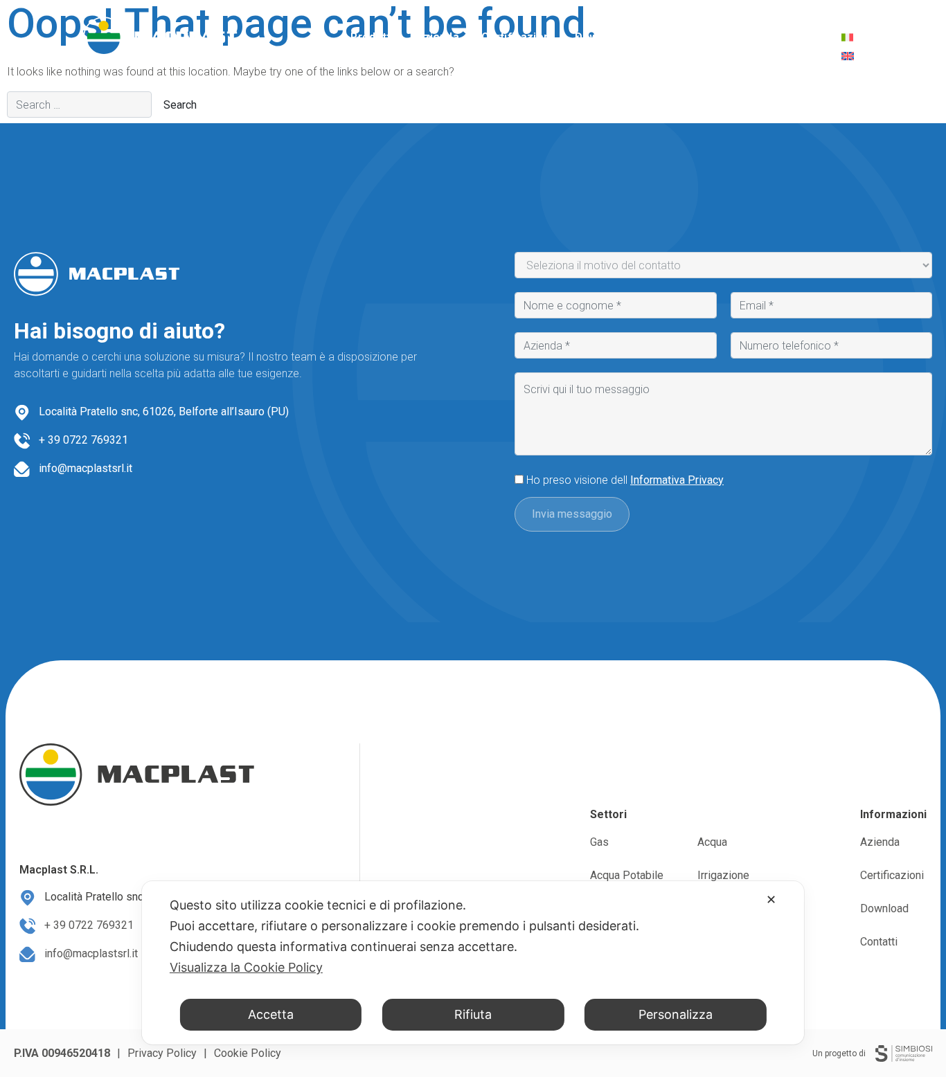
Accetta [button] (271, 1014)
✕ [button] (771, 899)
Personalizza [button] (676, 1014)
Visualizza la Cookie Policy (246, 967)
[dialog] (473, 962)
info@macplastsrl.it (85, 468)
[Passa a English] (848, 56)
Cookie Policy (247, 1053)
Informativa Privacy (677, 480)
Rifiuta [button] (473, 1014)
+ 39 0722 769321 (83, 439)
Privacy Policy (162, 1053)
